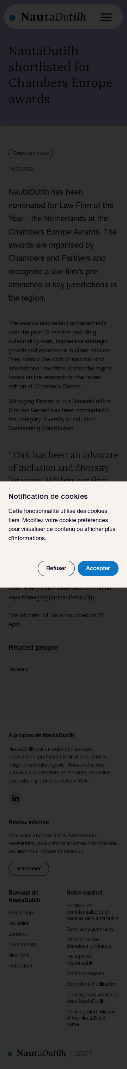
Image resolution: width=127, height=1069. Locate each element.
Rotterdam (20, 966)
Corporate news (31, 153)
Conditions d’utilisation (91, 984)
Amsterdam (21, 913)
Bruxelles (18, 923)
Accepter (98, 569)
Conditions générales (90, 929)
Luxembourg (22, 945)
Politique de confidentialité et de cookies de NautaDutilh (92, 912)
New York (19, 955)
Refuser (56, 569)
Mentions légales (85, 974)
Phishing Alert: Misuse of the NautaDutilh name (91, 1019)
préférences (93, 521)
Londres (17, 934)
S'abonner (29, 869)
